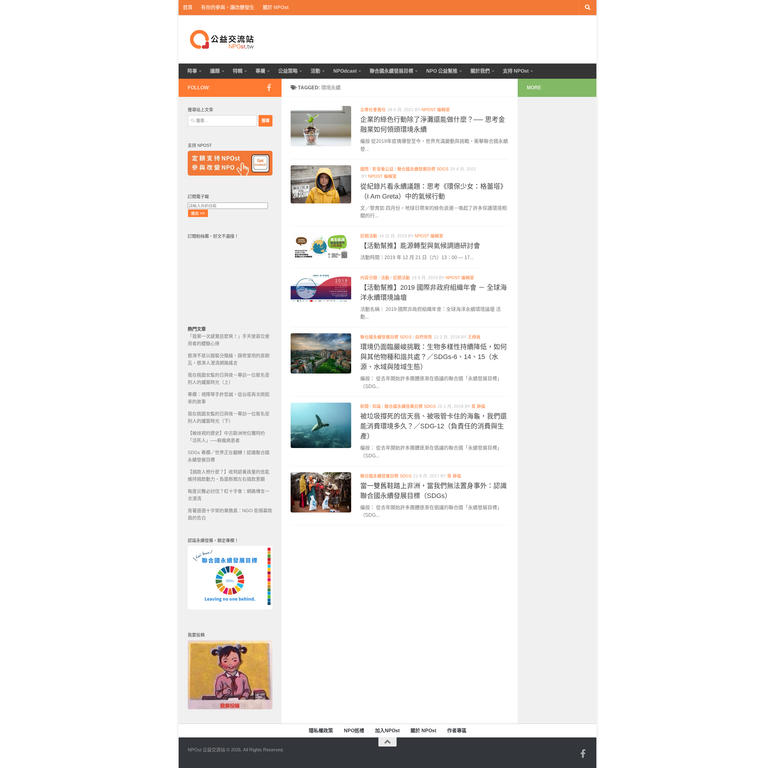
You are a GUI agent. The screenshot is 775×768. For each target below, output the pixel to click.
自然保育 (423, 337)
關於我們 (480, 71)
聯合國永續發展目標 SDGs (422, 168)
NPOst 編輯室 (435, 109)
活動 (315, 71)
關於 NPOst (276, 7)
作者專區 (457, 730)
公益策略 (288, 71)
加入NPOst (387, 730)
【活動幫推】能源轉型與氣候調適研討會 (420, 245)
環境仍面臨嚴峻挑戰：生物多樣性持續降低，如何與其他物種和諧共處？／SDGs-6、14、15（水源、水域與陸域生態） (433, 357)
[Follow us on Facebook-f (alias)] (268, 87)
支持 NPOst (516, 71)
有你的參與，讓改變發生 (227, 7)
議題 (215, 71)
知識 (376, 406)
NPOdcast (345, 71)
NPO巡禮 (354, 730)
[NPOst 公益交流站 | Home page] (222, 39)
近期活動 (368, 235)
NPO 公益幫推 (441, 71)
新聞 (364, 406)
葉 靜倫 (478, 406)
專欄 (260, 71)
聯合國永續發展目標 (391, 71)
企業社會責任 (373, 109)
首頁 (188, 7)
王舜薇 (474, 337)
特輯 (237, 71)
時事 (192, 71)
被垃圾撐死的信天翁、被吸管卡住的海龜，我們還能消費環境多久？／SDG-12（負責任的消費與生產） (433, 426)
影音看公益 (383, 168)
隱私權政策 (321, 730)
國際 (364, 168)
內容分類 (368, 277)
